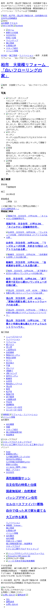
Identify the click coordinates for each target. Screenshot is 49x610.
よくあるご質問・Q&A (16, 467)
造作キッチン (12, 376)
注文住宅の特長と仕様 (21, 484)
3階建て (9, 371)
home (8, 452)
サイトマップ (33, 549)
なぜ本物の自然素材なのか (18, 462)
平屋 (8, 365)
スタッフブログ (13, 546)
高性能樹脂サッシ (18, 478)
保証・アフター (13, 470)
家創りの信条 (12, 32)
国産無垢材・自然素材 (21, 491)
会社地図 (10, 538)
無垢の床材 (11, 358)
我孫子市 (10, 394)
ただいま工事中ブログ (16, 549)
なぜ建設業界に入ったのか (18, 457)
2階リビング (11, 373)
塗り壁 (9, 347)
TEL (8, 599)
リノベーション (13, 339)
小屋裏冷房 (11, 399)
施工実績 (10, 43)
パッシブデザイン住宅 (21, 497)
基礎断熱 (10, 405)
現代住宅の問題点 (14, 459)
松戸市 (9, 392)
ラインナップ (12, 40)
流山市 (9, 386)
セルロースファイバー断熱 (24, 504)
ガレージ (10, 368)
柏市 (8, 389)
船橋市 (9, 378)
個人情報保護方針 (14, 432)
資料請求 (10, 602)
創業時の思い (12, 454)
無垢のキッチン (13, 355)
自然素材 (10, 352)
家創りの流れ (12, 464)
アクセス (14, 23)
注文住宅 (10, 472)
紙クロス (10, 345)
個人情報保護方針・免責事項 (19, 544)
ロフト (9, 360)
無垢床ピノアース (14, 384)
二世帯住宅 (11, 350)
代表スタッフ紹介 (14, 541)
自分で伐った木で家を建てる (26, 510)
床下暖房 (10, 397)
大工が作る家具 (16, 517)
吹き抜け (10, 363)
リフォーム (11, 342)
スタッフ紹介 (12, 48)
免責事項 (10, 435)
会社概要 (5, 23)
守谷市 (9, 402)
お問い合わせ (12, 604)
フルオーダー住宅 (14, 407)
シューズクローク (14, 337)
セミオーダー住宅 (14, 410)
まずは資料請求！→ (10, 209)
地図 (8, 427)
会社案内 (10, 536)
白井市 (9, 381)
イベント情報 (12, 51)
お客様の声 (11, 46)
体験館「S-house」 (14, 525)
